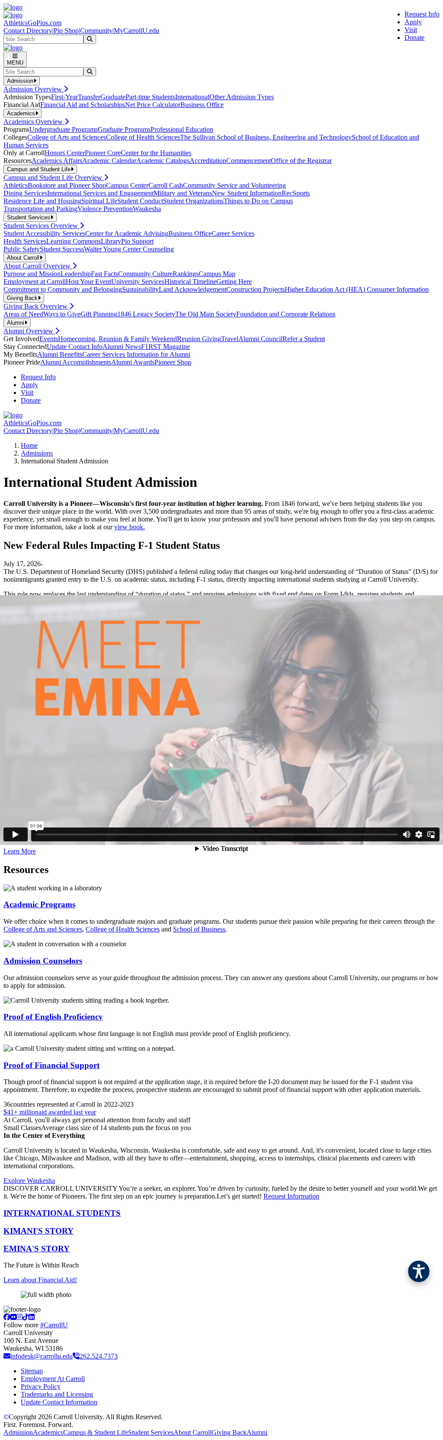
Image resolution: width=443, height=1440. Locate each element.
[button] (419, 1271)
